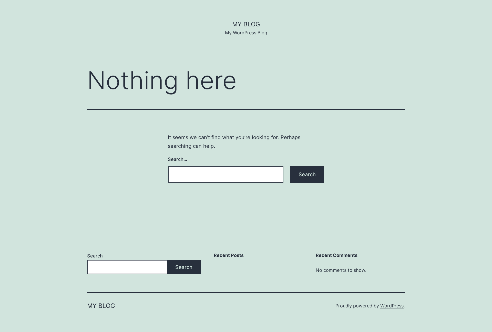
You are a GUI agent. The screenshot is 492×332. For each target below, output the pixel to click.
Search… (177, 159)
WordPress (392, 305)
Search (95, 255)
